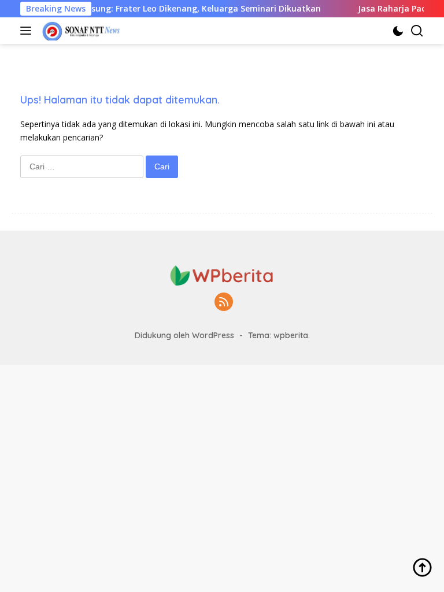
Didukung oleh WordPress (184, 335)
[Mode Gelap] (398, 30)
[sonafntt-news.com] (80, 30)
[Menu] (28, 30)
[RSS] (223, 303)
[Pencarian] (417, 30)
